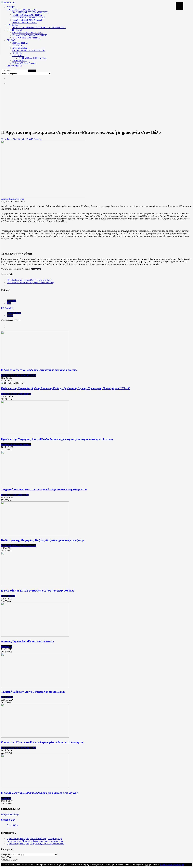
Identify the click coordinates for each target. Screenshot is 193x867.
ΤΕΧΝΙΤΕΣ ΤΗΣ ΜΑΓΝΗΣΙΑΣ (27, 20)
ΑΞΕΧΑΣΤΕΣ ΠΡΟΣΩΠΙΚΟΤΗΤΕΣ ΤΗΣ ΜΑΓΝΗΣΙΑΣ (39, 27)
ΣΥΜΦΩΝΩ (166, 864)
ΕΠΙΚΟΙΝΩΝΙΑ (14, 65)
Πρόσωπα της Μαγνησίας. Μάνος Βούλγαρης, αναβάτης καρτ (34, 838)
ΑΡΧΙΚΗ (11, 7)
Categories (11, 301)
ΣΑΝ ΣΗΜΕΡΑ (19, 48)
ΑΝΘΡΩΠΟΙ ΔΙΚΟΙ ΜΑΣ (24, 22)
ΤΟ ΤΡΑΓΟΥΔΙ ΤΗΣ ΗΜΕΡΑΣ (32, 58)
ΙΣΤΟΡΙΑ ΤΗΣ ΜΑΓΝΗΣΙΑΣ (26, 37)
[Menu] (179, 6)
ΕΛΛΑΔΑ (17, 45)
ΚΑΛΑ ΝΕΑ (18, 55)
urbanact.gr (36, 269)
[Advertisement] (96, 107)
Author (10, 315)
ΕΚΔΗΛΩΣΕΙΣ (19, 60)
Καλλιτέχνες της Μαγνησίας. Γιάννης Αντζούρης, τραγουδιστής (35, 841)
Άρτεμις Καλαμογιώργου (12, 199)
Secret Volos (8, 819)
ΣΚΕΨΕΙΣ (17, 53)
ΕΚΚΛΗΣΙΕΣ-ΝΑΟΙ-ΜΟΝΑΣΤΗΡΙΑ (29, 35)
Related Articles (14, 313)
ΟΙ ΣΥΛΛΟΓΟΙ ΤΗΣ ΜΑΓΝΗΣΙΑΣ (28, 50)
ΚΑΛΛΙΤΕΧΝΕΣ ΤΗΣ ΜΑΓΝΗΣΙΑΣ (30, 12)
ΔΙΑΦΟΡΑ (12, 40)
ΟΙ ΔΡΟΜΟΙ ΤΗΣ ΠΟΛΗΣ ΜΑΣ (27, 32)
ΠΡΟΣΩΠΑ (12, 25)
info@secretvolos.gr (10, 814)
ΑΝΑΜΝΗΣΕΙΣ (20, 43)
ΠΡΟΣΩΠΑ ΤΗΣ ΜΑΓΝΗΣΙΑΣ (21, 9)
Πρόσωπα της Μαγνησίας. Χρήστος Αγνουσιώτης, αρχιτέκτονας (35, 843)
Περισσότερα (178, 864)
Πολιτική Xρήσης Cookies (24, 63)
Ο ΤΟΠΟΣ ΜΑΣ (14, 30)
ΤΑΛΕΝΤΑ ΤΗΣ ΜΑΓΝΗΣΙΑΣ (27, 15)
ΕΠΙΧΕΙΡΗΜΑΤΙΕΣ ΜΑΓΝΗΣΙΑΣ (28, 17)
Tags (9, 303)
